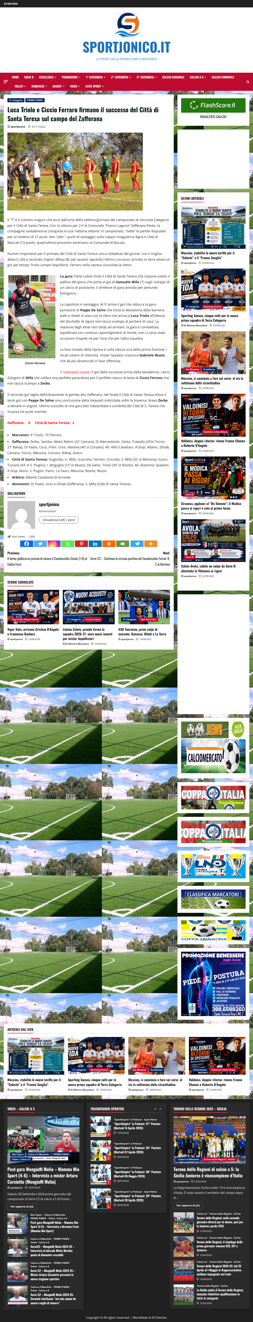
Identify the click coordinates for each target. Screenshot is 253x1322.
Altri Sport (93, 86)
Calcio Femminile (223, 77)
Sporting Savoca (212, 306)
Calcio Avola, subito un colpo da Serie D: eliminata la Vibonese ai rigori (208, 568)
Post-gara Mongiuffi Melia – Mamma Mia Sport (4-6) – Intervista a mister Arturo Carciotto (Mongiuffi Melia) (43, 1175)
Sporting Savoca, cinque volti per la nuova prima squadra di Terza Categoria (209, 318)
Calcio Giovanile (173, 77)
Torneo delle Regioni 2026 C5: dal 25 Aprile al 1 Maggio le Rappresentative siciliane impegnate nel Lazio (184, 1270)
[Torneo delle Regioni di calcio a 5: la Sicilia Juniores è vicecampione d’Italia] (210, 1140)
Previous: (47, 558)
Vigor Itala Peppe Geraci (25, 619)
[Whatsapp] (67, 543)
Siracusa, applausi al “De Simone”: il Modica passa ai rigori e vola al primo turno (211, 506)
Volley (19, 86)
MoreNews (140, 1318)
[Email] (122, 543)
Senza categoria (194, 243)
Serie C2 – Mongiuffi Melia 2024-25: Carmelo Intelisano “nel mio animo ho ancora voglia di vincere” (17, 1296)
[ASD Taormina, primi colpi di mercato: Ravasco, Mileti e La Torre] (144, 607)
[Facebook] (26, 543)
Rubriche (37, 86)
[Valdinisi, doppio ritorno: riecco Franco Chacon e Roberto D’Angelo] (213, 415)
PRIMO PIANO (35, 100)
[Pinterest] (81, 543)
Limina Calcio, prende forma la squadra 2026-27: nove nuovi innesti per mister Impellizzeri (87, 634)
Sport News (150, 1168)
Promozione (70, 77)
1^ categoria (94, 77)
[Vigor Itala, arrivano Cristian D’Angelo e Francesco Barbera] (33, 607)
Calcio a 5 (196, 77)
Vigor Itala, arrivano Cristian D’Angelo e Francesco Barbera (33, 631)
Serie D (29, 77)
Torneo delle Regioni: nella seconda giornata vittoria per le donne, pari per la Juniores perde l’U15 (184, 1222)
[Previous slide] (155, 1109)
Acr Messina (192, 369)
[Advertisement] (213, 159)
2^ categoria (119, 77)
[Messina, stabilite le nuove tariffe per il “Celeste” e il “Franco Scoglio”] (213, 227)
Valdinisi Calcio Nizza (215, 431)
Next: (130, 558)
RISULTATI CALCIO (213, 116)
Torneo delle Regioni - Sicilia (219, 1159)
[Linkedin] (95, 543)
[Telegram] (137, 543)
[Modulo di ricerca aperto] (248, 81)
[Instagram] (54, 543)
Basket (57, 86)
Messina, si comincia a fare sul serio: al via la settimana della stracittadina (212, 380)
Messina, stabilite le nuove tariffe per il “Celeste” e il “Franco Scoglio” (207, 255)
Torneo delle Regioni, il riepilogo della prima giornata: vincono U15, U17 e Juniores (184, 1246)
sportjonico (18, 126)
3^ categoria (145, 77)
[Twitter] (40, 543)
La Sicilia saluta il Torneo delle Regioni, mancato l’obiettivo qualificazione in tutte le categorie (184, 1294)
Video (73, 86)
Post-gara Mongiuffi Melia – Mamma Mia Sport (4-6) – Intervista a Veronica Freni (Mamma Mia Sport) (17, 1223)
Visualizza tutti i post (59, 520)
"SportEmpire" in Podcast (128, 1120)
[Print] (108, 543)
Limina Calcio (92, 619)
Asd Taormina (148, 619)
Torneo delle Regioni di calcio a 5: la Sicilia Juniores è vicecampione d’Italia (208, 1172)
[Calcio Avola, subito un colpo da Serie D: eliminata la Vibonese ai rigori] (213, 540)
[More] (150, 543)
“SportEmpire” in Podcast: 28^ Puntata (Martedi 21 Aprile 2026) (101, 1198)
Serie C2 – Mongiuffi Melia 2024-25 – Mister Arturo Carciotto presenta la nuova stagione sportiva (17, 1272)
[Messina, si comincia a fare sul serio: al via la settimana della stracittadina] (213, 352)
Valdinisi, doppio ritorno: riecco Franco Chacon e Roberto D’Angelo (213, 443)
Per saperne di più (23, 1207)
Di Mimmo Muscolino (77, 643)
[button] (6, 81)
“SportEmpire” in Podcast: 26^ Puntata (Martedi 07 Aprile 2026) (101, 1126)
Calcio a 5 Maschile (38, 1154)
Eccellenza (46, 77)
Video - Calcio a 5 (21, 1159)
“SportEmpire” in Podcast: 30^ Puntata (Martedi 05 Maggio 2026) (101, 1150)
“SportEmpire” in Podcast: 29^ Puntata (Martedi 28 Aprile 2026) (101, 1174)
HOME (15, 77)
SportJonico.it (126, 46)
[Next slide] (160, 1109)
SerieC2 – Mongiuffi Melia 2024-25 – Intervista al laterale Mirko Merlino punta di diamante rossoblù (17, 1247)
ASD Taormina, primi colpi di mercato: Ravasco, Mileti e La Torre (142, 631)
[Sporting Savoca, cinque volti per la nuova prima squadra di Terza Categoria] (213, 290)
